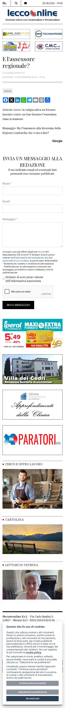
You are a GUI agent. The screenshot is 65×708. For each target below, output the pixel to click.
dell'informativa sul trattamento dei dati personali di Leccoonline (27, 259)
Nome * (7, 183)
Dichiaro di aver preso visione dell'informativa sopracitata (24, 278)
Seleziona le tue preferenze (32, 692)
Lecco (7, 91)
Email (6, 201)
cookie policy (33, 652)
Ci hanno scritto (13, 72)
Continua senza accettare (32, 683)
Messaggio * (10, 219)
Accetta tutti (32, 698)
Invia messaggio (18, 305)
